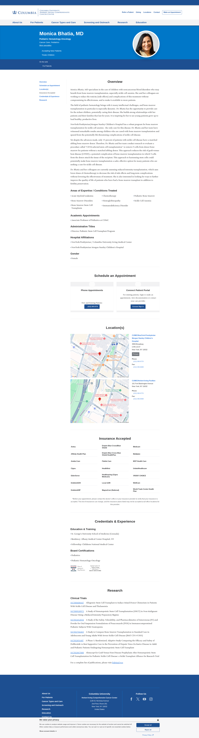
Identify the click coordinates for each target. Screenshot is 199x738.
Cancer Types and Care (52, 701)
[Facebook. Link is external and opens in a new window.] (131, 699)
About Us (46, 694)
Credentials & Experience (49, 96)
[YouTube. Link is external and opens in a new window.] (144, 699)
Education (46, 713)
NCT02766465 (78, 632)
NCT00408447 (78, 603)
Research (43, 100)
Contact (157, 12)
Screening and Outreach (52, 705)
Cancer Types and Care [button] (63, 22)
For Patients (47, 66)
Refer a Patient (127, 12)
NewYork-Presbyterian (99, 681)
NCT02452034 (78, 620)
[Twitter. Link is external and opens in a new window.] (138, 699)
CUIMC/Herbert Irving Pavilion (143, 381)
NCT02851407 (77, 640)
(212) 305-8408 (138, 367)
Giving (138, 12)
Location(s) (43, 89)
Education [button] (141, 22)
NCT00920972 (78, 611)
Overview (43, 82)
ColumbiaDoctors (129, 681)
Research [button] (123, 22)
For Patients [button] (36, 22)
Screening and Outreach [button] (96, 22)
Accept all (148, 725)
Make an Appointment (172, 12)
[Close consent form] (158, 720)
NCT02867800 (78, 652)
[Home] (40, 12)
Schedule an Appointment (49, 85)
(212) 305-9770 (93, 306)
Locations (147, 12)
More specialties (45, 45)
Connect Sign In (138, 306)
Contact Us (47, 717)
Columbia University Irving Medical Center (99, 2)
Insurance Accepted (47, 93)
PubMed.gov (118, 662)
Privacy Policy (147, 735)
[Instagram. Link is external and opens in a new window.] (151, 699)
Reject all (148, 730)
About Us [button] (17, 22)
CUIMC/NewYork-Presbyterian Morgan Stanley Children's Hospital (143, 338)
